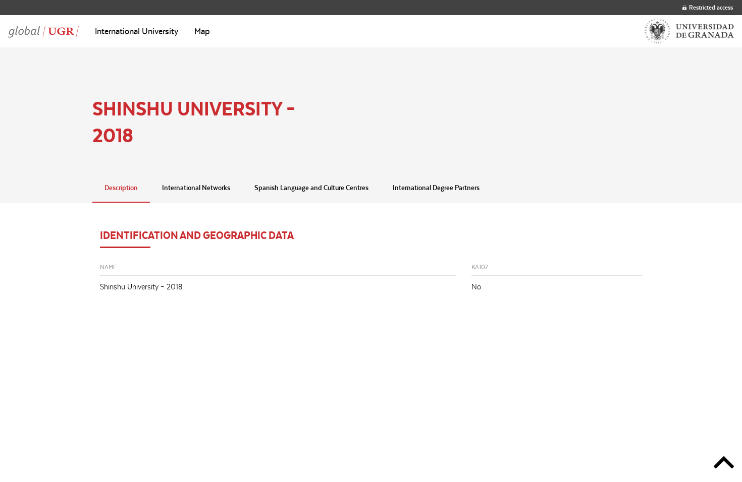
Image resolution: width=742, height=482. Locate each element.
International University (136, 31)
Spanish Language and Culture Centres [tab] (311, 188)
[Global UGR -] (43, 31)
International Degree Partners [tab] (436, 188)
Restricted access (711, 7)
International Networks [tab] (196, 188)
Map (202, 31)
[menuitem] (136, 31)
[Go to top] (724, 464)
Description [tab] (121, 188)
